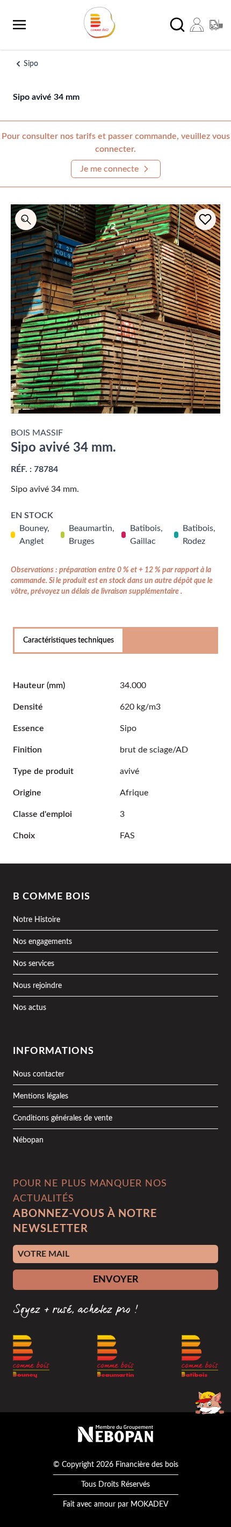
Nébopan (28, 1140)
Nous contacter (38, 1074)
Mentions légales (40, 1096)
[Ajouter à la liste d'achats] (205, 219)
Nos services (33, 964)
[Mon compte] (196, 24)
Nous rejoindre (37, 986)
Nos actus (29, 1008)
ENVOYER (116, 1280)
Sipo (31, 64)
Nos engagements (42, 942)
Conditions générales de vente (62, 1118)
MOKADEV (149, 1504)
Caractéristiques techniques (68, 640)
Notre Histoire (36, 920)
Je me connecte (109, 169)
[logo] (99, 22)
